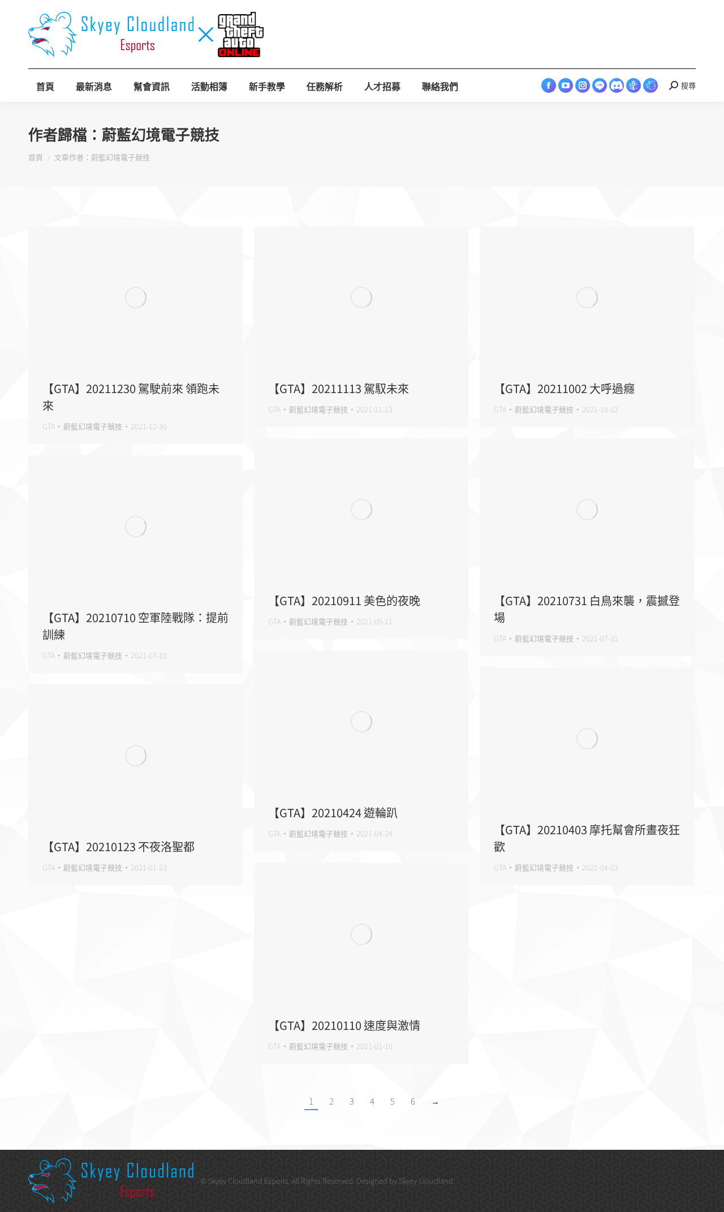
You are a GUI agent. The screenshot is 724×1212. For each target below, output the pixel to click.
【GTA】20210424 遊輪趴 (333, 812)
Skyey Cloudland (426, 1180)
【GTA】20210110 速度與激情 (344, 1025)
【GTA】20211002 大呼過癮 (564, 388)
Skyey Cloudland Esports (248, 1180)
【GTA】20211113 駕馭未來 (338, 388)
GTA (48, 426)
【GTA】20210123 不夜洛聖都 (118, 846)
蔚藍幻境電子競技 (160, 135)
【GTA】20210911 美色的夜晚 (344, 600)
